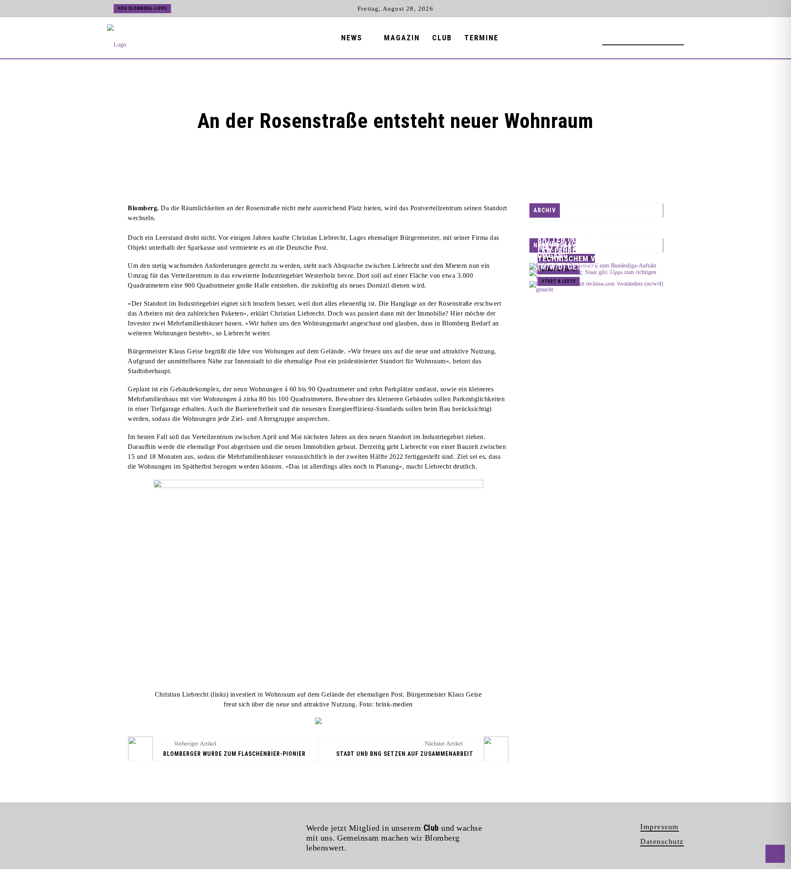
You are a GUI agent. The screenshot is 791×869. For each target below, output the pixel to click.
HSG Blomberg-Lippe (142, 8)
